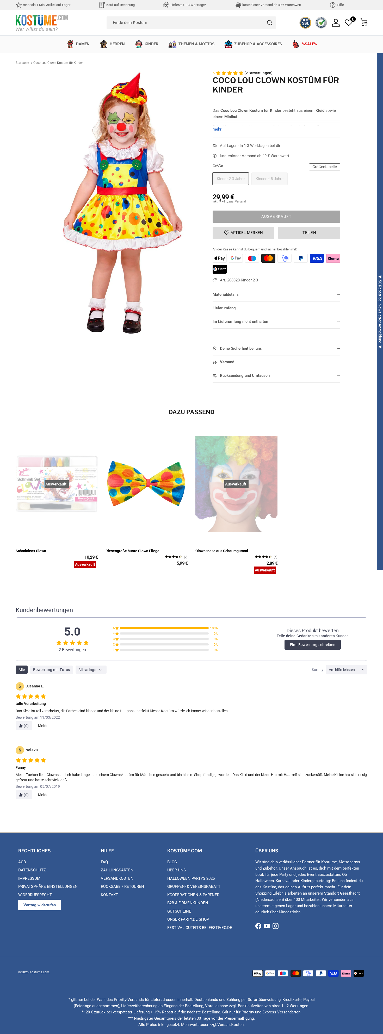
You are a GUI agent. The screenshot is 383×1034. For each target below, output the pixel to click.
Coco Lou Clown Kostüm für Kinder (58, 63)
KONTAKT (109, 895)
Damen (83, 44)
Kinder (151, 44)
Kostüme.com (39, 972)
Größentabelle (324, 166)
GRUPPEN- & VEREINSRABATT (193, 886)
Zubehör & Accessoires (258, 44)
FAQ (104, 862)
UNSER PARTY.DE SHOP (188, 919)
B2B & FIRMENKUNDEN (187, 903)
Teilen (309, 232)
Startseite (22, 63)
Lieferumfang (224, 308)
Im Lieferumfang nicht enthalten (240, 321)
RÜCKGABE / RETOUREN (122, 886)
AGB (22, 862)
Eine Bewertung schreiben (312, 645)
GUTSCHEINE (179, 911)
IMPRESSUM (29, 878)
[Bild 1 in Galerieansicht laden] (122, 202)
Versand (227, 362)
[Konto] (336, 22)
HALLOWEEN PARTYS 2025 (191, 878)
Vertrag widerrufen (39, 905)
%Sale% (309, 44)
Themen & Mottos (196, 44)
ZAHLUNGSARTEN (117, 870)
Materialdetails (226, 294)
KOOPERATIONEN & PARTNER (193, 895)
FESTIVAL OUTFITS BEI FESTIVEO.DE (199, 927)
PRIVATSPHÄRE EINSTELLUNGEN (48, 886)
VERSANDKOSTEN (117, 878)
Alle (21, 670)
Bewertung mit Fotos (51, 670)
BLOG (172, 862)
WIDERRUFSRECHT (35, 895)
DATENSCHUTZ (32, 870)
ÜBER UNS (176, 870)
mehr (217, 129)
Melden (44, 726)
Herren (117, 44)
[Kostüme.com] (42, 22)
